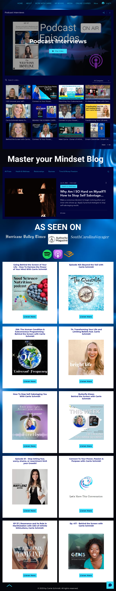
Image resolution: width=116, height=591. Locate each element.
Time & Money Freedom (68, 171)
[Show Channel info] (109, 12)
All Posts (8, 171)
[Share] (104, 12)
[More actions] (106, 183)
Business (51, 171)
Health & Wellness (22, 171)
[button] (108, 172)
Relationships (39, 171)
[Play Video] (18, 93)
